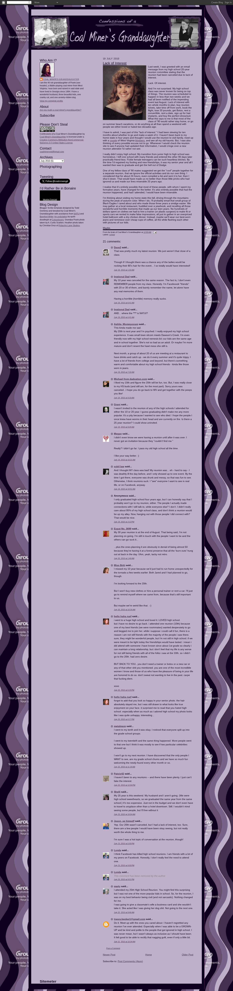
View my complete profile (51, 101)
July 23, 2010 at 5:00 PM (124, 844)
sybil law (119, 466)
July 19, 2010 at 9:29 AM (124, 427)
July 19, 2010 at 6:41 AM (124, 303)
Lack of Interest (115, 63)
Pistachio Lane (65, 225)
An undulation (60, 216)
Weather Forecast (50, 199)
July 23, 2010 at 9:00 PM (124, 865)
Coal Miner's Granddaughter (61, 79)
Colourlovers (58, 220)
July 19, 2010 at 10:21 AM (124, 460)
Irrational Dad (122, 276)
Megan (118, 433)
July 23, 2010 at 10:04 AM (124, 814)
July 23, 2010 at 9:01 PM (124, 879)
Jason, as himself (124, 821)
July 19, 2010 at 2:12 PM (124, 522)
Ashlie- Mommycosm (126, 324)
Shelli (117, 791)
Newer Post (109, 954)
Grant (117, 404)
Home (148, 954)
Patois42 (119, 773)
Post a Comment (113, 948)
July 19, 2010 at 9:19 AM (124, 398)
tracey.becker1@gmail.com (129, 919)
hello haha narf (123, 616)
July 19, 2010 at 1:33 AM (124, 270)
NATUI (77, 214)
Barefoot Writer (46, 216)
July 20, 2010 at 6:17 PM (124, 719)
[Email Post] (155, 232)
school (112, 235)
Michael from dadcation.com (130, 379)
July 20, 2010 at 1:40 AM (124, 558)
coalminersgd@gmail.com (52, 152)
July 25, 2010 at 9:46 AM (124, 912)
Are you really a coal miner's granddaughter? (60, 110)
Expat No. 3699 (122, 528)
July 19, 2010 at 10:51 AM (124, 489)
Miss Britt (119, 565)
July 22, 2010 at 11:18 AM (124, 767)
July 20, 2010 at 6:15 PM (124, 690)
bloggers (140, 140)
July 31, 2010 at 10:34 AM (124, 942)
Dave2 (117, 247)
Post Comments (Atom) (130, 961)
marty (117, 886)
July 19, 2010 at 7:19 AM (124, 372)
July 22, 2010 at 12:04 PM (124, 785)
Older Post (187, 954)
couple (113, 140)
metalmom (120, 726)
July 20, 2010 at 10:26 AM (124, 610)
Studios (76, 225)
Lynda (117, 850)
